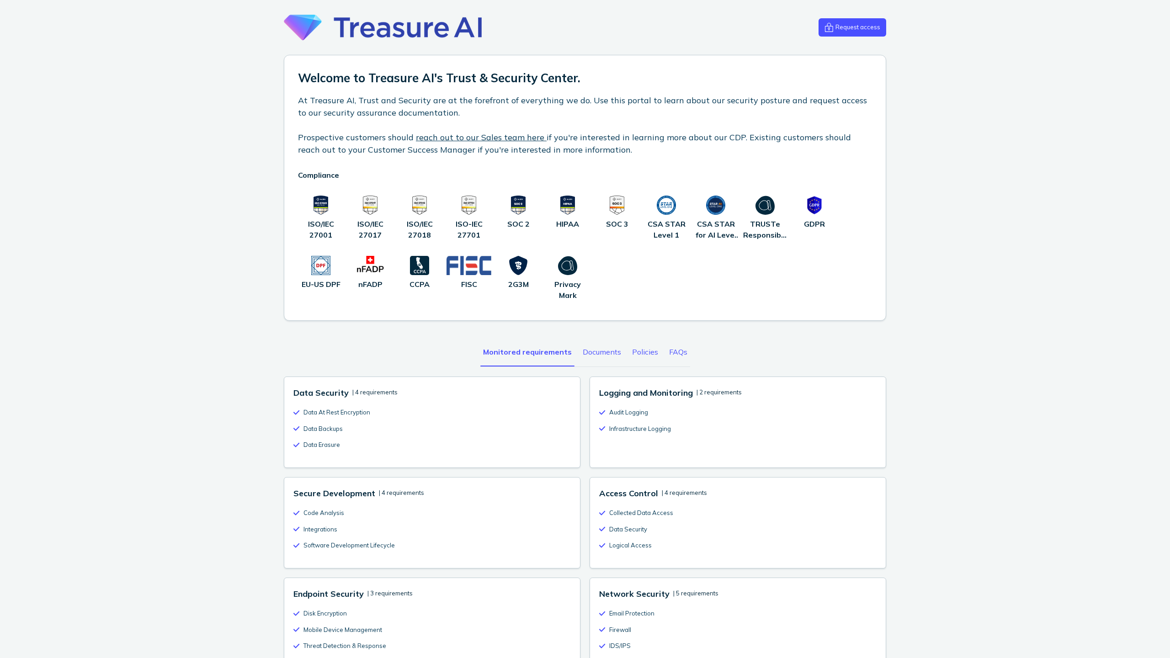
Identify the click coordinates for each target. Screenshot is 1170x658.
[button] (852, 27)
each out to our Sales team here (483, 137)
